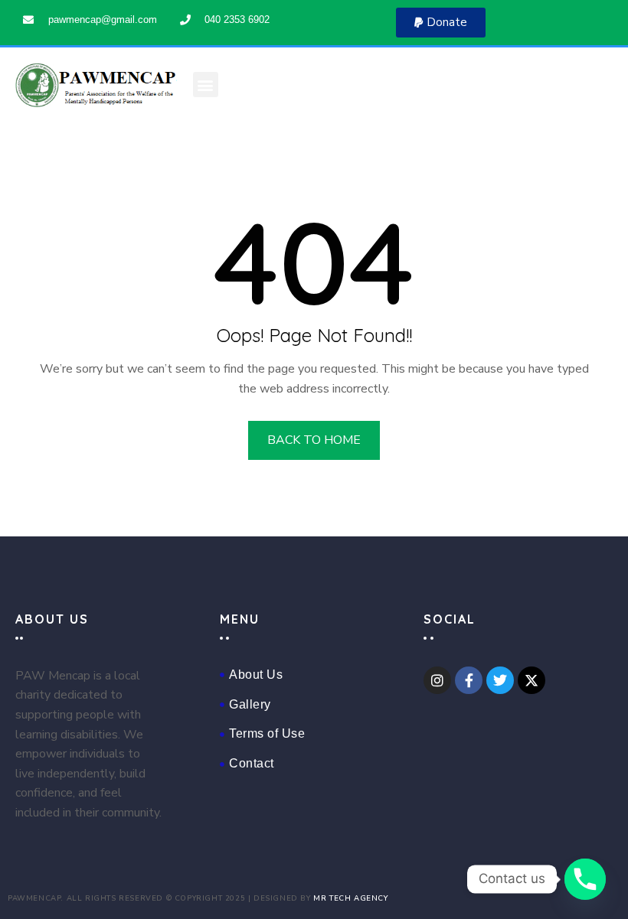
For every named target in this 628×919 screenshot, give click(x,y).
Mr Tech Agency (350, 898)
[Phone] (585, 879)
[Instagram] (437, 680)
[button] (441, 22)
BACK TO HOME (314, 440)
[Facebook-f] (468, 680)
